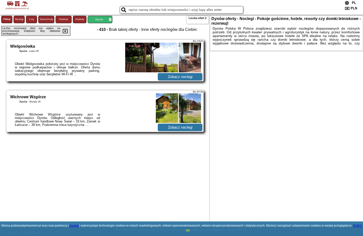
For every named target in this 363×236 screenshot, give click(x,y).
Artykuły (79, 19)
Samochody (46, 19)
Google (74, 225)
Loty (31, 19)
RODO (357, 225)
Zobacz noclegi (180, 77)
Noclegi (19, 19)
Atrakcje (63, 19)
